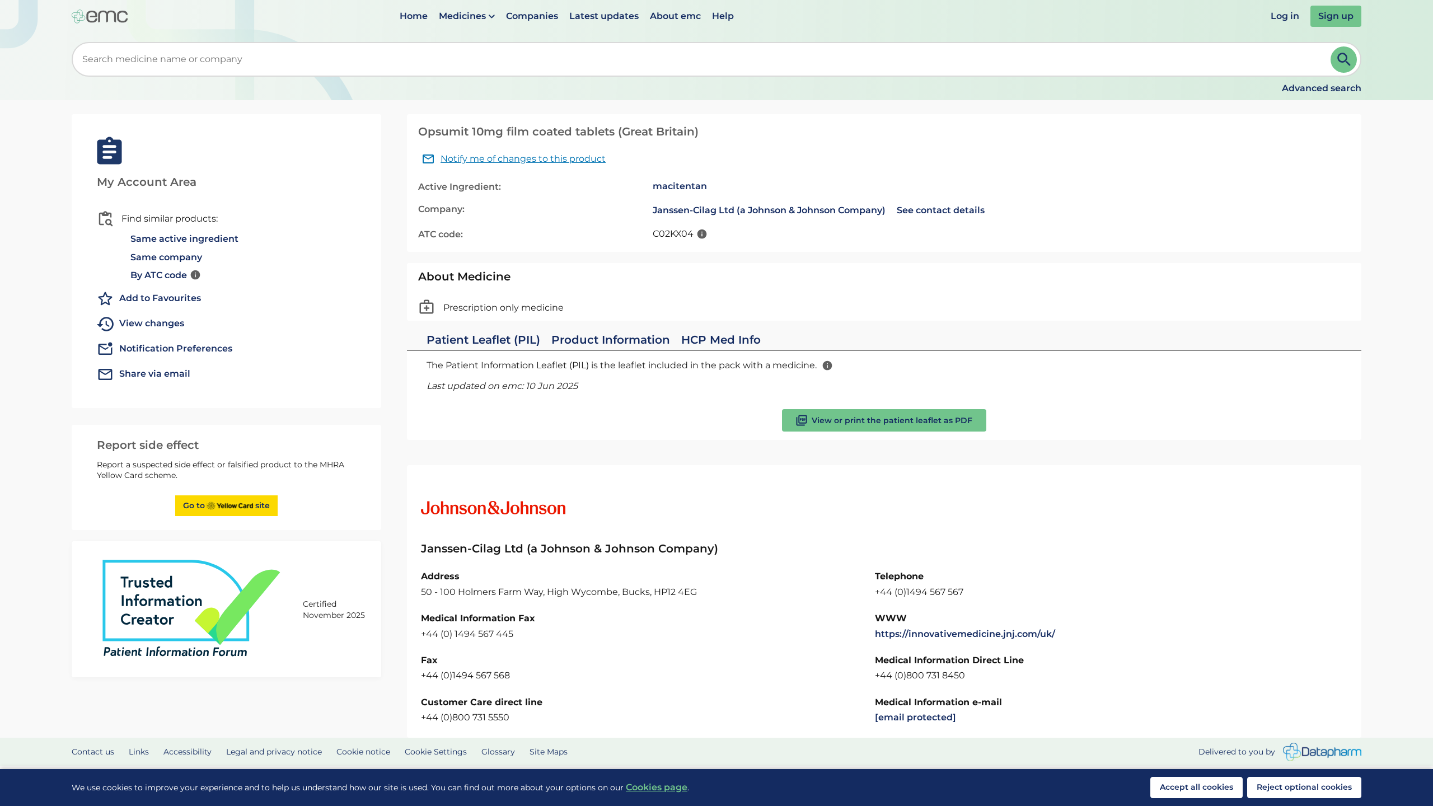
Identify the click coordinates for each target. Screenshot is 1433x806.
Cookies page (656, 787)
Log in (1285, 16)
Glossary (498, 752)
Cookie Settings (436, 752)
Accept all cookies (1196, 787)
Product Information (610, 339)
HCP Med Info (721, 339)
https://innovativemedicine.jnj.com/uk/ (965, 634)
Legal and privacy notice (274, 752)
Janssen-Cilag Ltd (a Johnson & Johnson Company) (769, 210)
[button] (467, 16)
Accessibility (187, 752)
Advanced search (1321, 88)
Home (414, 16)
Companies (532, 16)
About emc (675, 16)
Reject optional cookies (1304, 787)
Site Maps (549, 752)
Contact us (93, 752)
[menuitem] (413, 16)
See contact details (941, 210)
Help (723, 16)
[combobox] (703, 59)
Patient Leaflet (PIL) (483, 339)
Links (139, 752)
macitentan (680, 186)
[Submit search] (1344, 59)
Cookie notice (363, 752)
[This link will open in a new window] (1322, 752)
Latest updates (604, 16)
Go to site (226, 505)
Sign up (1336, 16)
